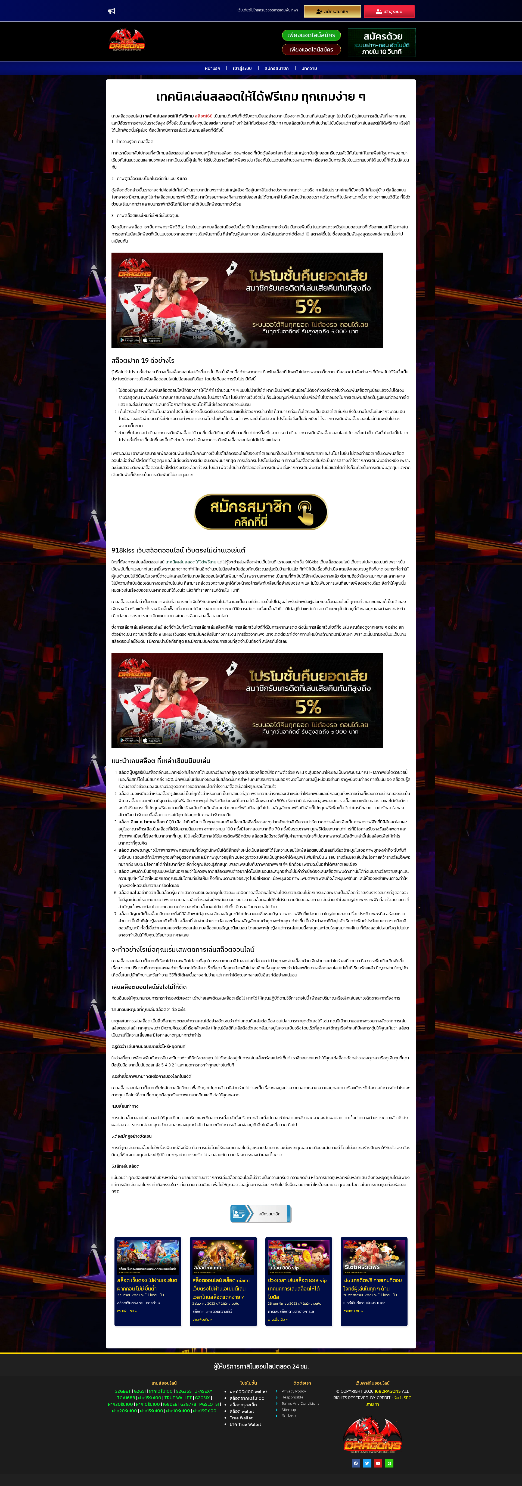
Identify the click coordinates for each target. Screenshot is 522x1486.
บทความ (309, 68)
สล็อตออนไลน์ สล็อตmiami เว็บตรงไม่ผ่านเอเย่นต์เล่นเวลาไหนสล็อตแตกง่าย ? (221, 1288)
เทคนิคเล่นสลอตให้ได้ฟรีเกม (191, 562)
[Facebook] (356, 1463)
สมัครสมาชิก (277, 68)
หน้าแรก (212, 68)
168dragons (388, 1391)
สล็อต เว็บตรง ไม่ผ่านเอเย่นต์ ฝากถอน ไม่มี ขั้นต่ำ (147, 1284)
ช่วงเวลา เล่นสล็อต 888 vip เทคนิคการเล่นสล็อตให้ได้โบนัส (297, 1288)
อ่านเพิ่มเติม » (127, 1311)
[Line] (389, 1463)
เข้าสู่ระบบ (242, 68)
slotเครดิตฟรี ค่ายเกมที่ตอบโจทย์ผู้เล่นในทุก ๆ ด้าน (372, 1284)
